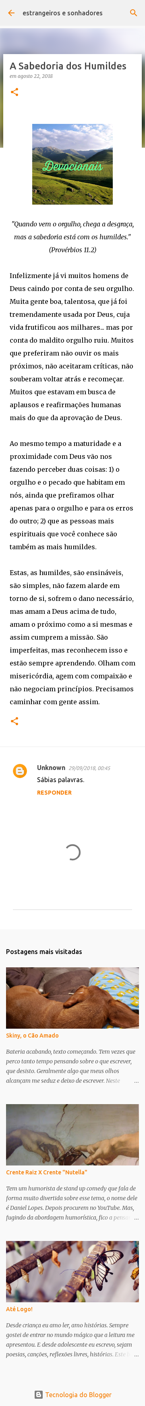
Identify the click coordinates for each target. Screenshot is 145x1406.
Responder (54, 792)
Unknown (51, 767)
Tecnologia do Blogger (78, 1394)
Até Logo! (19, 1309)
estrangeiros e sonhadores (63, 13)
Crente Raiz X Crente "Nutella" (46, 1172)
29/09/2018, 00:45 (89, 768)
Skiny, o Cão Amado (32, 1035)
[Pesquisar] (134, 13)
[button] (14, 92)
